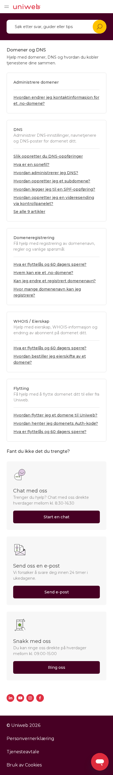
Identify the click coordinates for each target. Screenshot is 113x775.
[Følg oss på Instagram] (30, 698)
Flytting (21, 388)
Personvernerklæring (30, 738)
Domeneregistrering (33, 237)
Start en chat (56, 516)
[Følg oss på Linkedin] (10, 698)
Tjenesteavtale (23, 751)
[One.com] (26, 6)
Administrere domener (36, 82)
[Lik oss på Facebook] (40, 698)
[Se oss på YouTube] (20, 698)
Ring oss (56, 667)
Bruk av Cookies (24, 765)
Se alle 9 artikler (29, 211)
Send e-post (56, 592)
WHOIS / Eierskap (31, 321)
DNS (17, 129)
